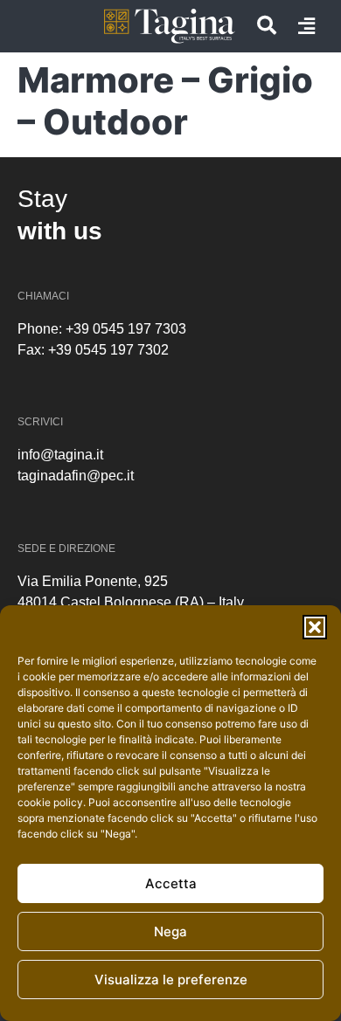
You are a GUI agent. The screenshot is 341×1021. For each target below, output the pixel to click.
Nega (170, 931)
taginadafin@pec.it (75, 475)
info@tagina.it (60, 454)
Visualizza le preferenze (170, 979)
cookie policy (50, 802)
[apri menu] (306, 26)
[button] (315, 627)
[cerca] (266, 25)
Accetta (171, 883)
